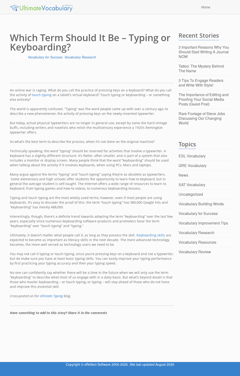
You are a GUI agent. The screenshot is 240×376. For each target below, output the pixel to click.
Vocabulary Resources (197, 242)
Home (205, 7)
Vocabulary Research (80, 57)
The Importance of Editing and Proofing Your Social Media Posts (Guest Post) (204, 99)
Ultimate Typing (51, 296)
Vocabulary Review (195, 251)
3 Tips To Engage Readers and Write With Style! (201, 83)
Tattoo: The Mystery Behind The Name (201, 68)
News (183, 175)
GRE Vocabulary (192, 165)
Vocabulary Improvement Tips (203, 223)
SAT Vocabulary (192, 184)
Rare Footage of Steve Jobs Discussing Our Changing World (202, 118)
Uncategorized (191, 194)
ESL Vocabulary (192, 156)
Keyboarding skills (150, 235)
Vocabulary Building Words (201, 203)
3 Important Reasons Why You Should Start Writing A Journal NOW (204, 51)
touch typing (42, 95)
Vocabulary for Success (45, 57)
